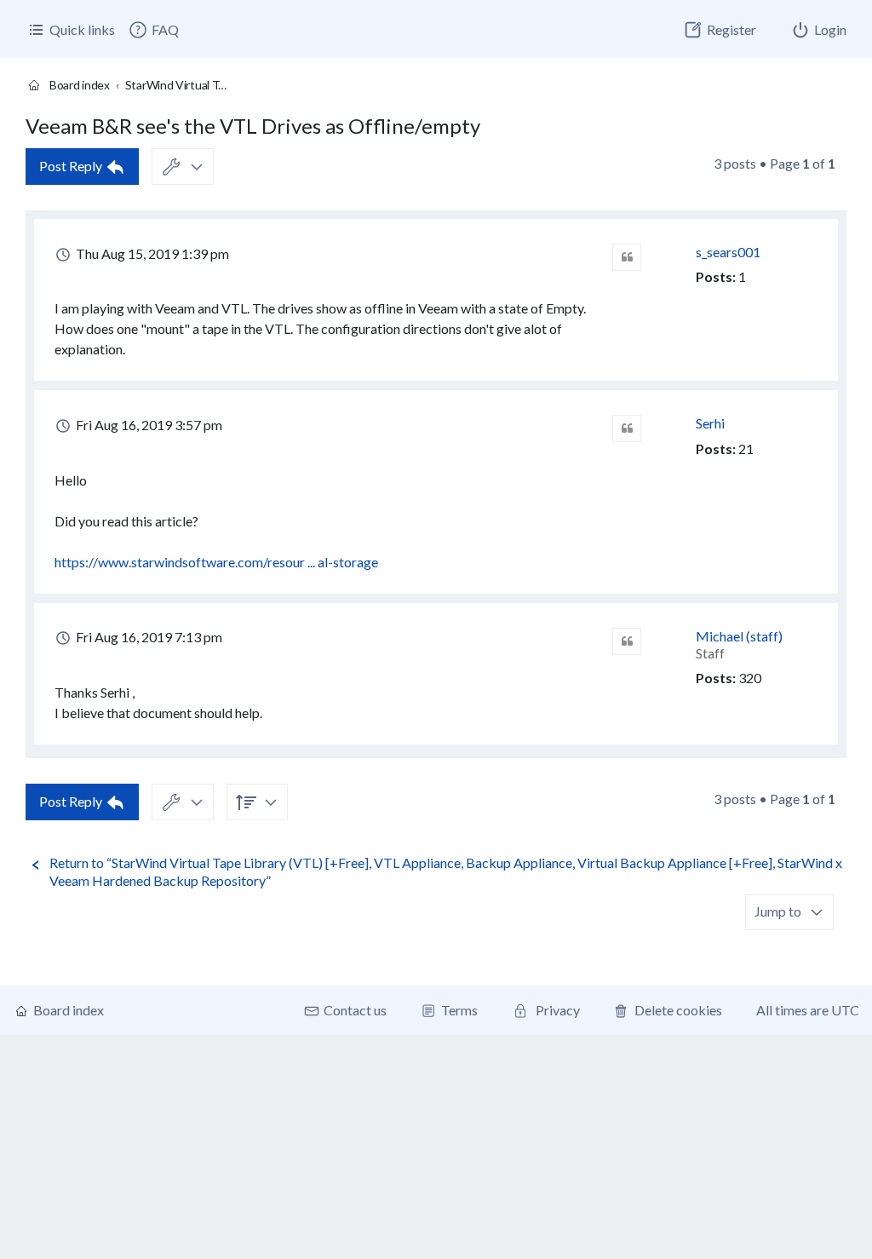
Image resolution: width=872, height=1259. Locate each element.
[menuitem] (153, 29)
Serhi (710, 423)
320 (749, 678)
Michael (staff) (739, 636)
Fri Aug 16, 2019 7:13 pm (147, 637)
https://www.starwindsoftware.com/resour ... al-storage (216, 562)
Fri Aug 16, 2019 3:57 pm (147, 425)
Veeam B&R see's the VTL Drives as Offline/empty (253, 125)
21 (746, 448)
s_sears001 (728, 252)
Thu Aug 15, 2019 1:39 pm (151, 253)
